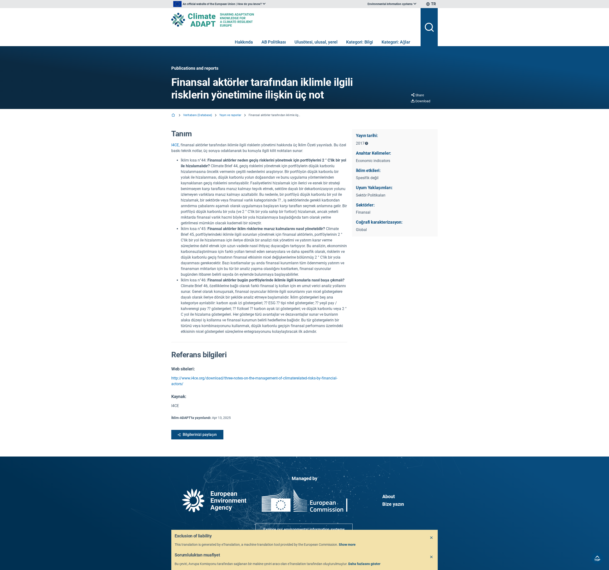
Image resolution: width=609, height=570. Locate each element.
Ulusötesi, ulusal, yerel (316, 41)
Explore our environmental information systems (304, 529)
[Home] (173, 115)
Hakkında (244, 41)
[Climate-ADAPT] (294, 20)
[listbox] (219, 4)
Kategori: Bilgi (359, 41)
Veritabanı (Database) (197, 115)
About (388, 496)
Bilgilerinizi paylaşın (200, 434)
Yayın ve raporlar (230, 115)
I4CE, (175, 145)
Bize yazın (393, 504)
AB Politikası (273, 41)
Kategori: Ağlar (396, 41)
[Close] (431, 537)
